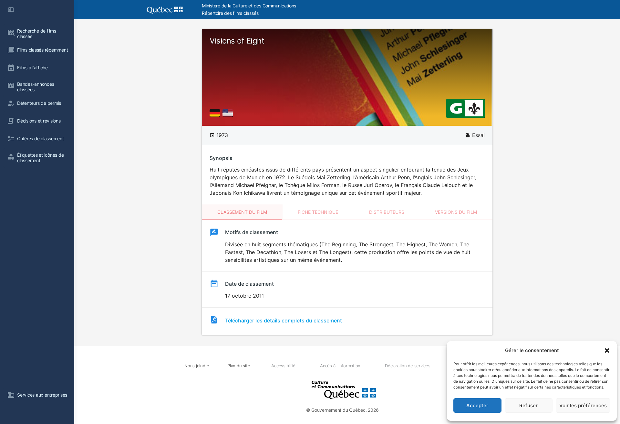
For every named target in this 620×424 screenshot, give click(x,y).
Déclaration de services (407, 365)
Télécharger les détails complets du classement (283, 320)
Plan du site (238, 365)
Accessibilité (283, 365)
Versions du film (456, 212)
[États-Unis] (228, 113)
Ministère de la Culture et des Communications (249, 5)
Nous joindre (196, 365)
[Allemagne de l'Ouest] (216, 113)
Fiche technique (318, 212)
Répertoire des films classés (230, 13)
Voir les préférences (583, 405)
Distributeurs (386, 212)
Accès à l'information (340, 365)
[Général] (456, 108)
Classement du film (242, 212)
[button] (607, 350)
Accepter (477, 405)
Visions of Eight (237, 40)
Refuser (528, 405)
